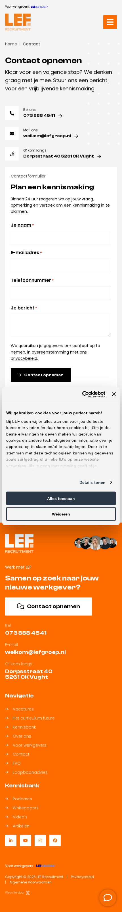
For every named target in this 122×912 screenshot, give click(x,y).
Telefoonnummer (32, 280)
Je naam (22, 225)
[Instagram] (40, 840)
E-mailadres (26, 252)
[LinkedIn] (10, 840)
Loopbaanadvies (30, 772)
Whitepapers (26, 808)
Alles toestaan (61, 498)
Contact (21, 754)
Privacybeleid (82, 876)
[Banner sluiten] (114, 394)
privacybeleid (24, 358)
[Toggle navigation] (110, 22)
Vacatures (23, 709)
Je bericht (24, 307)
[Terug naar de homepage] (18, 22)
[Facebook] (55, 840)
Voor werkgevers (30, 745)
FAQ (17, 763)
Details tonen (92, 482)
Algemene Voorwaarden (30, 882)
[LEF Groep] (39, 7)
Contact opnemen (44, 375)
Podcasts (22, 799)
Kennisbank (24, 727)
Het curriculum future (34, 718)
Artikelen (21, 826)
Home (11, 44)
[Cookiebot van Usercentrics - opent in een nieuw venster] (80, 394)
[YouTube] (25, 840)
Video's (20, 817)
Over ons (22, 736)
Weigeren (61, 514)
